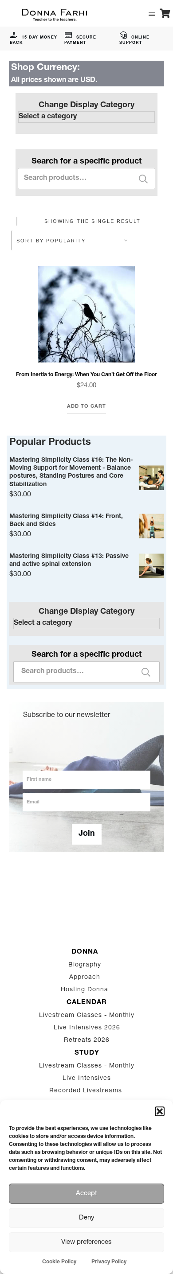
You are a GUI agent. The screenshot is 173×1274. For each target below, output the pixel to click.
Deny (86, 1218)
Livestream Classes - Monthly (86, 1016)
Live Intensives (87, 1078)
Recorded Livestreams (86, 1091)
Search (143, 179)
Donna (84, 952)
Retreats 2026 (87, 1040)
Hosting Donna (84, 990)
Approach (84, 977)
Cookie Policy (59, 1262)
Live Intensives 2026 (87, 1028)
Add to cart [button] (86, 406)
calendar (87, 1002)
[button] (159, 1111)
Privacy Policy (108, 1262)
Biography (84, 965)
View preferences (86, 1242)
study (87, 1053)
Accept (86, 1193)
